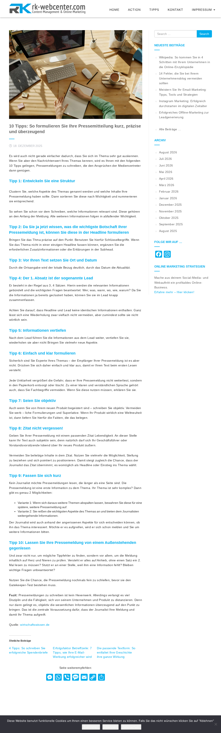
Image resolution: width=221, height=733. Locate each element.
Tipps (154, 9)
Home (114, 9)
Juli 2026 (165, 158)
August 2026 (168, 152)
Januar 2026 (168, 198)
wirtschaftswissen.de (34, 624)
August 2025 (168, 231)
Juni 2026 (166, 165)
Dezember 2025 (170, 204)
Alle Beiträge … (170, 129)
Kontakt (175, 9)
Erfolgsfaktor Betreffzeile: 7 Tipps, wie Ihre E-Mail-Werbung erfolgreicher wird (72, 652)
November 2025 (170, 211)
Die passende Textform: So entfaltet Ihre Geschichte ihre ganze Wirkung (116, 652)
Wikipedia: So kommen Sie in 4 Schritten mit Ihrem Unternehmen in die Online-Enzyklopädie (184, 62)
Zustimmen (91, 727)
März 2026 (166, 185)
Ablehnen (110, 727)
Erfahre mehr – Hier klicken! (174, 292)
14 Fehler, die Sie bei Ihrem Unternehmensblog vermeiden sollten (180, 78)
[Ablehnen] (215, 724)
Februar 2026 (169, 191)
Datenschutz (131, 727)
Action (134, 9)
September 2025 (171, 224)
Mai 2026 (165, 172)
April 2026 (166, 178)
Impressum (202, 9)
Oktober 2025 (169, 217)
